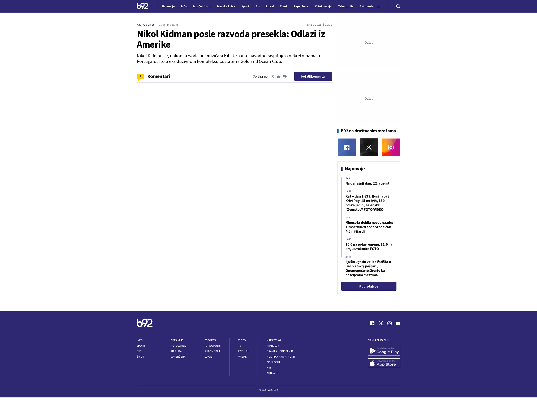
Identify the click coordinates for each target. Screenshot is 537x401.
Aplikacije (274, 362)
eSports (210, 340)
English (243, 351)
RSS (269, 367)
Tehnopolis (212, 346)
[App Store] (384, 363)
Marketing (274, 340)
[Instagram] (391, 147)
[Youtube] (398, 323)
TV (239, 346)
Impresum (273, 346)
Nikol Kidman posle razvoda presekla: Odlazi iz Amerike (231, 39)
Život (140, 356)
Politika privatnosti (281, 356)
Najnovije (168, 6)
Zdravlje (177, 340)
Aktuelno (145, 25)
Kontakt (272, 373)
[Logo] (142, 6)
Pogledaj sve (368, 286)
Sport (141, 346)
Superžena (178, 356)
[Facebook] (347, 147)
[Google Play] (384, 351)
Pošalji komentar (313, 76)
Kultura (176, 351)
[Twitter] (369, 147)
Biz (139, 351)
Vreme (242, 356)
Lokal (208, 356)
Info (140, 340)
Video (242, 340)
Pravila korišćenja (280, 351)
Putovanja (178, 346)
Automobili (212, 351)
